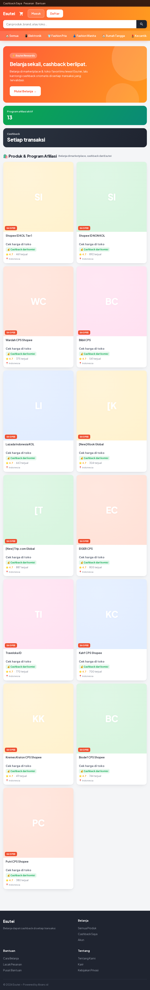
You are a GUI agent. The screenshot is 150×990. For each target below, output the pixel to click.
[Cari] (141, 24)
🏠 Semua (12, 35)
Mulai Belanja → (25, 91)
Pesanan (29, 3)
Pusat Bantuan (12, 970)
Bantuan (41, 3)
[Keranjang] (21, 14)
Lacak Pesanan (12, 964)
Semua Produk (87, 928)
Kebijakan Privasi (88, 970)
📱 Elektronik (33, 35)
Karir (80, 964)
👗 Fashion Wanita (84, 35)
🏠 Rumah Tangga (113, 35)
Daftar (55, 13)
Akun (81, 939)
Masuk (36, 13)
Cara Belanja (11, 958)
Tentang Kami (87, 958)
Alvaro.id (43, 984)
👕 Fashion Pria (57, 35)
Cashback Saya (12, 3)
